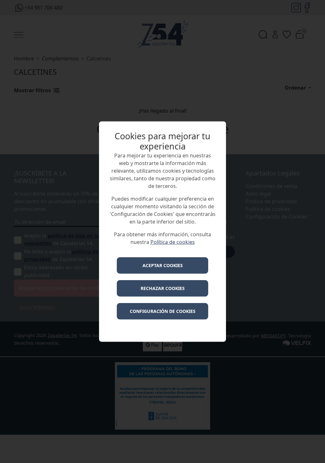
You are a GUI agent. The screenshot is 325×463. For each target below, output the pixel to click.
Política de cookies (172, 241)
